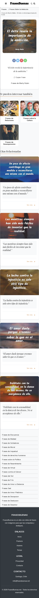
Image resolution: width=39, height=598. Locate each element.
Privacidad (20, 561)
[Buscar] (34, 3)
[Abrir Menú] (5, 3)
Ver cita (30, 205)
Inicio (20, 537)
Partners (19, 541)
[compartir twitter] (18, 60)
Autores (19, 545)
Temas (19, 550)
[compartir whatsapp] (25, 60)
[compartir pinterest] (21, 60)
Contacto (19, 565)
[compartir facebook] (14, 60)
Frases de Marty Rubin (20, 83)
